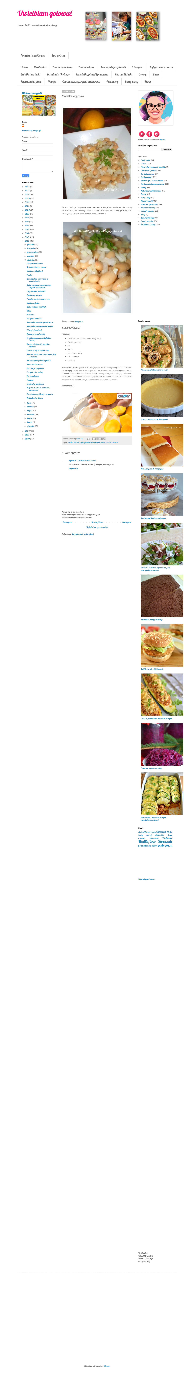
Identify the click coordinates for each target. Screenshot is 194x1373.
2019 (27, 214)
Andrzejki (142, 832)
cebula (70, 442)
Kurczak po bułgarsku (35, 368)
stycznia (30, 426)
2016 (27, 225)
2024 (27, 194)
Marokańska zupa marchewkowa (40, 326)
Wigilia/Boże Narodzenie (155, 842)
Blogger (107, 1366)
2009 (27, 438)
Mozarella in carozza (35, 364)
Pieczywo (137, 67)
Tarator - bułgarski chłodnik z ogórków (38, 345)
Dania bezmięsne (62, 67)
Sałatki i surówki (30, 74)
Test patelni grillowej (35, 398)
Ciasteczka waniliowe (35, 384)
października (32, 252)
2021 (27, 206)
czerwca (30, 406)
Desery (142, 74)
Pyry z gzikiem (33, 376)
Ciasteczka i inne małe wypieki (153, 167)
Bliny (29, 311)
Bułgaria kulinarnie (35, 263)
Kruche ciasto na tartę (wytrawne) (154, 419)
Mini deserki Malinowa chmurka (153, 518)
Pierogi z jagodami (34, 330)
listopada (31, 248)
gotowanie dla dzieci (147, 845)
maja (29, 410)
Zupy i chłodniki (147, 221)
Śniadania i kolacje (58, 74)
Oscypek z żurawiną (35, 372)
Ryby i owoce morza (161, 67)
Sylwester (159, 834)
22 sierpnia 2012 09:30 (86, 460)
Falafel (29, 275)
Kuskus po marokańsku (36, 334)
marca (30, 418)
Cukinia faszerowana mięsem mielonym (156, 718)
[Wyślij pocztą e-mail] (93, 438)
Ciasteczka (40, 67)
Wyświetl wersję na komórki (97, 527)
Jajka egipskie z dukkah (36, 307)
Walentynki (153, 838)
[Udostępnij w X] (98, 438)
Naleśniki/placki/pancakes (151, 191)
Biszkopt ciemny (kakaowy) (152, 619)
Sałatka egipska (33, 303)
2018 (27, 217)
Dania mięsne (86, 67)
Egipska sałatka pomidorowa (38, 299)
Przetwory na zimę (148, 207)
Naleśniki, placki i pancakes (92, 74)
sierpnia (30, 260)
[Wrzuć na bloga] (96, 438)
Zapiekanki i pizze (31, 81)
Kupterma (30, 314)
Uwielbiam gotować (44, 13)
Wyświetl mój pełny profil (31, 130)
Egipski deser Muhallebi (36, 291)
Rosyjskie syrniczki (34, 318)
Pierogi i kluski (123, 74)
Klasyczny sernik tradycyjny (152, 468)
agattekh (72, 460)
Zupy (156, 74)
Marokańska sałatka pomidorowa (40, 322)
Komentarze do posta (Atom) (83, 534)
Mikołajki (148, 835)
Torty (147, 81)
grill (159, 845)
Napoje (52, 81)
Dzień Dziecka (151, 832)
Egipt (82, 442)
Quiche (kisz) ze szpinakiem (38, 350)
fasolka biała (89, 442)
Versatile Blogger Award (36, 267)
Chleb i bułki (145, 160)
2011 (27, 431)
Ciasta (24, 67)
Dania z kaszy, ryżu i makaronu (81, 81)
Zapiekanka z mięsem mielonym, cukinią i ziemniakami (153, 818)
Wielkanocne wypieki (32, 93)
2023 (27, 198)
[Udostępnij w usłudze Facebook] (101, 438)
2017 (27, 221)
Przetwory (112, 81)
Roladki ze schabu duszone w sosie (154, 370)
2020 (27, 210)
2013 (27, 237)
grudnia (30, 244)
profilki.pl (162, 139)
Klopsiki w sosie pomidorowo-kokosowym (38, 388)
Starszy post (126, 522)
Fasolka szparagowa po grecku (38, 360)
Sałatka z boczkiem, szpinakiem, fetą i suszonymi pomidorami (155, 568)
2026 (27, 186)
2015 (27, 229)
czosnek (76, 442)
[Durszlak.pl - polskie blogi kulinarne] (146, 879)
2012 (27, 241)
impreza (167, 845)
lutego (30, 422)
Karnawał (161, 831)
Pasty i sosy (131, 81)
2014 (27, 233)
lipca (29, 403)
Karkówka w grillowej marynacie (40, 394)
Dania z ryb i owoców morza (152, 180)
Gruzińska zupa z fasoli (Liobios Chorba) (39, 339)
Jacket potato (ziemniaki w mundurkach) (37, 280)
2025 (27, 190)
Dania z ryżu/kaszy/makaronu (152, 184)
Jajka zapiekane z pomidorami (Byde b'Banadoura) (39, 286)
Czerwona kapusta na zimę (151, 768)
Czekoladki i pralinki (149, 170)
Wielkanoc (167, 838)
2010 (27, 434)
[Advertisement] (97, 584)
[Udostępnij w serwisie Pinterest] (104, 438)
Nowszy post (67, 522)
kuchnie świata (99, 442)
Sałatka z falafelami (35, 271)
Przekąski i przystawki (113, 67)
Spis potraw (58, 55)
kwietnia (31, 414)
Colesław (30, 380)
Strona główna (97, 522)
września (31, 256)
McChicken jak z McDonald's (152, 669)
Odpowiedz (73, 468)
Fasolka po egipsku (34, 295)
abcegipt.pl (78, 321)
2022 (27, 202)
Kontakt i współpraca (32, 55)
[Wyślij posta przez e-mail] (88, 438)
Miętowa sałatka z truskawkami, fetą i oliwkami (41, 355)
